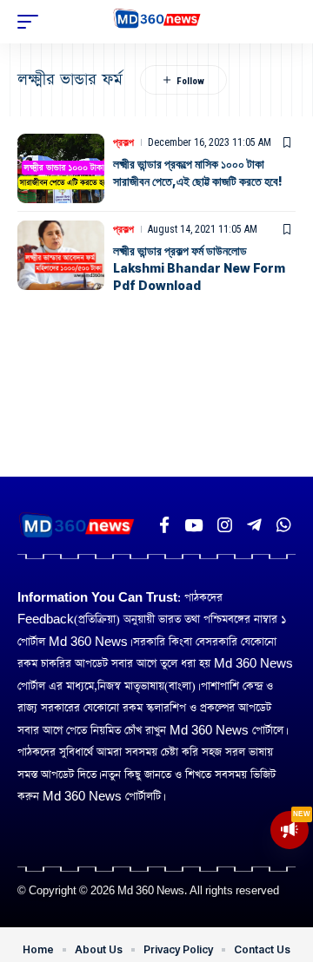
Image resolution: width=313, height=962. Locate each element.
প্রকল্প (123, 142)
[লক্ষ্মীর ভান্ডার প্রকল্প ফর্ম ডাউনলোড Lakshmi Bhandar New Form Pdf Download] (60, 255)
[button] (32, 22)
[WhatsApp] (284, 525)
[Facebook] (164, 525)
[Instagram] (224, 525)
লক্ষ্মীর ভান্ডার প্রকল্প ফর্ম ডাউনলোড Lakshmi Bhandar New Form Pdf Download (199, 267)
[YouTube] (193, 525)
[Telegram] (254, 525)
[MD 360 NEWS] (157, 21)
